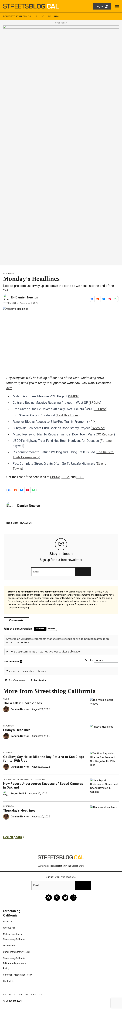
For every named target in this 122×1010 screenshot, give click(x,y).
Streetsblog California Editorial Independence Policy (14, 963)
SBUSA (55, 477)
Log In (99, 6)
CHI (40, 995)
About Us (7, 921)
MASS (33, 995)
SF (49, 16)
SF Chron (100, 409)
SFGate (95, 403)
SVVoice (98, 428)
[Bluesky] (65, 897)
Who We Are (9, 927)
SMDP (73, 396)
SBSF (80, 477)
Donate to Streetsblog (17, 16)
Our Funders (9, 945)
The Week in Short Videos (22, 703)
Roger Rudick (18, 793)
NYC (26, 995)
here (9, 388)
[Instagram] (73, 897)
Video (6, 699)
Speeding (40, 779)
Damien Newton (26, 297)
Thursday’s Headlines (19, 810)
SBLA (65, 477)
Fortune (106, 441)
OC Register (105, 434)
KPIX (91, 422)
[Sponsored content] (61, 144)
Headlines (8, 273)
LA (36, 16)
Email (36, 571)
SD (42, 16)
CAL (5, 995)
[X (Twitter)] (57, 897)
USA (56, 16)
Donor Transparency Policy (16, 952)
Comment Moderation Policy (17, 974)
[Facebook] (48, 897)
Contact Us (8, 981)
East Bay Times (67, 415)
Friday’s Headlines (17, 730)
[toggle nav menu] (117, 6)
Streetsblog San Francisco (19, 779)
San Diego (8, 753)
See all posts (12, 837)
